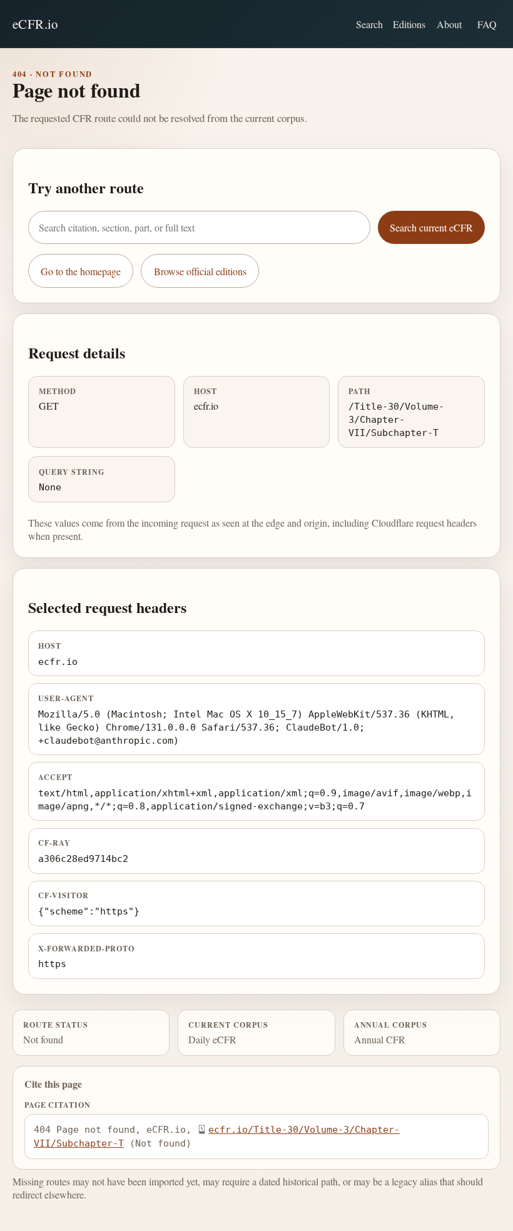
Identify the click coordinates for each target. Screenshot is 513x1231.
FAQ (487, 24)
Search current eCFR (431, 227)
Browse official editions (200, 271)
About (449, 24)
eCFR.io (35, 24)
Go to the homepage (81, 271)
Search (369, 24)
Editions (409, 24)
